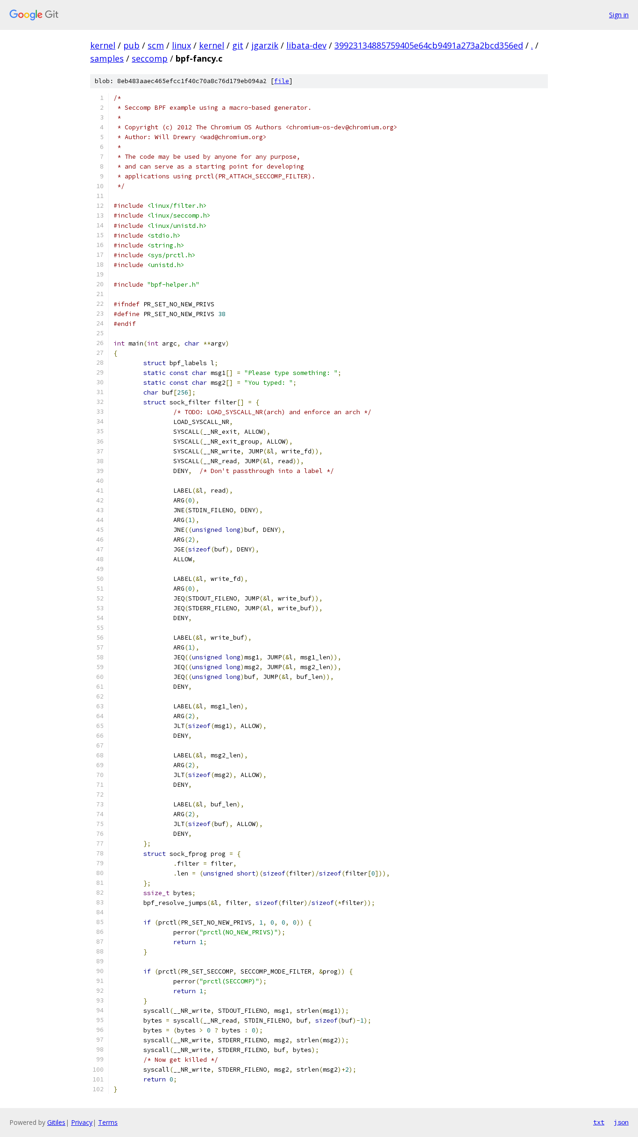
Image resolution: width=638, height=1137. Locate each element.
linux (181, 45)
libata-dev (306, 45)
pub (131, 45)
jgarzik (264, 45)
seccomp (150, 58)
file (281, 81)
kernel (102, 45)
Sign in (619, 14)
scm (156, 45)
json (621, 1122)
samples (107, 58)
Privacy (81, 1122)
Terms (108, 1122)
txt (598, 1122)
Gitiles (56, 1122)
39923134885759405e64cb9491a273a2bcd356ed (428, 45)
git (237, 45)
